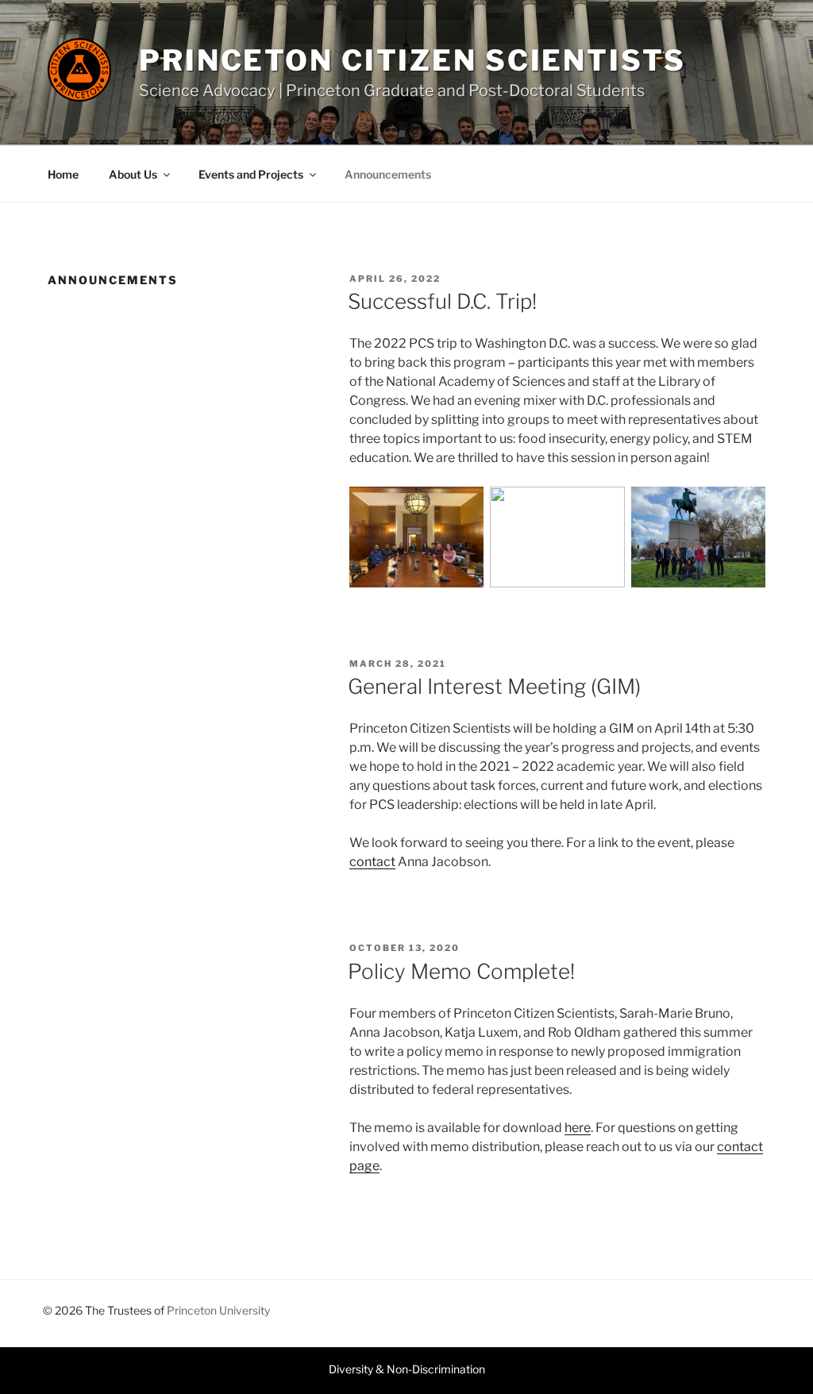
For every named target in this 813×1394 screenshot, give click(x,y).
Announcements (388, 174)
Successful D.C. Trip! (442, 301)
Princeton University (218, 1310)
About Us (133, 174)
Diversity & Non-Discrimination (407, 1369)
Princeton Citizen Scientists (412, 60)
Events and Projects (250, 174)
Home (63, 174)
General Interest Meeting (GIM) (494, 686)
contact (372, 861)
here (577, 1127)
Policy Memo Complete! (461, 971)
